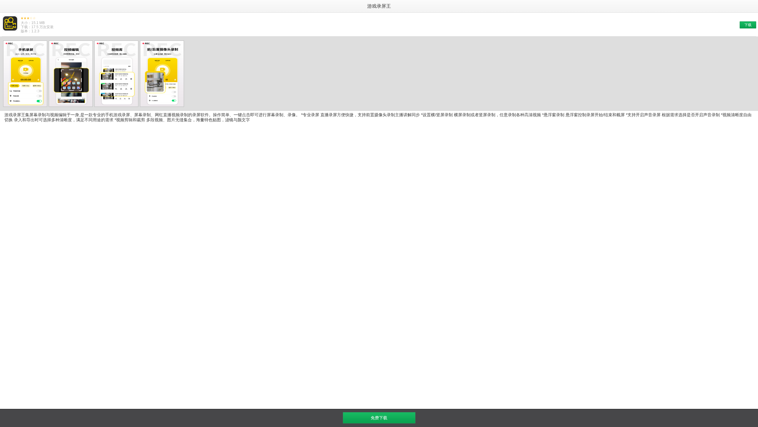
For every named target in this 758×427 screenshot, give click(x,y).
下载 (747, 25)
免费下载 (379, 417)
